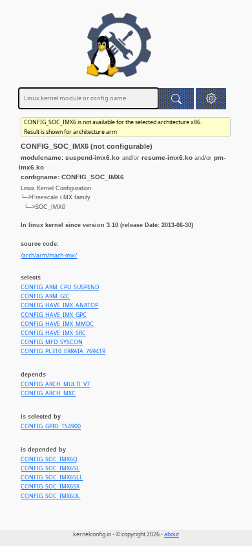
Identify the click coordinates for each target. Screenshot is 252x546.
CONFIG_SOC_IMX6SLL (52, 477)
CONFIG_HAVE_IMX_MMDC (57, 324)
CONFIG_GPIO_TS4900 (51, 426)
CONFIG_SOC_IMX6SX (50, 486)
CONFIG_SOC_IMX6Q (49, 459)
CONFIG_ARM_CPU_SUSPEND (60, 287)
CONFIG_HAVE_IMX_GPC (54, 315)
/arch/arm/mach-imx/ (49, 255)
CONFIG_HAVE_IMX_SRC (53, 333)
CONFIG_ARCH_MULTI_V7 (55, 384)
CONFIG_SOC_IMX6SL (50, 468)
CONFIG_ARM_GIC (45, 296)
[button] (211, 98)
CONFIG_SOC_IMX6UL (50, 496)
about (171, 534)
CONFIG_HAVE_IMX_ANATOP (59, 305)
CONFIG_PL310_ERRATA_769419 (63, 351)
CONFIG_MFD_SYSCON (52, 342)
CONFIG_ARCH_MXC (48, 393)
